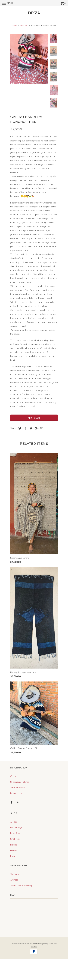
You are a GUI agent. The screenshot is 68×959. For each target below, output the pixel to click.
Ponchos (14, 850)
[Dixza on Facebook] (12, 802)
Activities (14, 879)
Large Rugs (15, 833)
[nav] (7, 3)
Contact (13, 776)
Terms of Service (17, 787)
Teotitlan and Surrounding (21, 885)
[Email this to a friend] (41, 428)
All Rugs (13, 822)
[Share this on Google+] (35, 428)
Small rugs (15, 839)
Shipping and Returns (19, 782)
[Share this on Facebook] (24, 428)
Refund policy (16, 793)
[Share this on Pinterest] (30, 428)
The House (14, 874)
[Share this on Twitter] (19, 428)
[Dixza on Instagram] (17, 802)
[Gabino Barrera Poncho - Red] (29, 59)
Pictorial (13, 844)
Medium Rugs (16, 827)
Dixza (34, 13)
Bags (12, 856)
